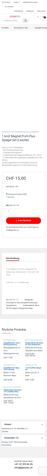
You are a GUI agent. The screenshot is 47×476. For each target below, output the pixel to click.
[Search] (26, 20)
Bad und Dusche (30, 340)
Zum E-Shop (6, 2)
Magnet (15, 308)
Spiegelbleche (34, 132)
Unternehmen (18, 11)
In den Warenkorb (24, 220)
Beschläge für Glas (21, 28)
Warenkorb (30, 11)
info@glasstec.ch (12, 230)
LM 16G (9, 308)
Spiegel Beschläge (26, 308)
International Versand (30, 2)
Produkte (5, 28)
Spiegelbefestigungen (22, 132)
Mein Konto (41, 11)
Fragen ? (17, 2)
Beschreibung (12, 258)
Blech (37, 305)
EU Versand (9, 7)
